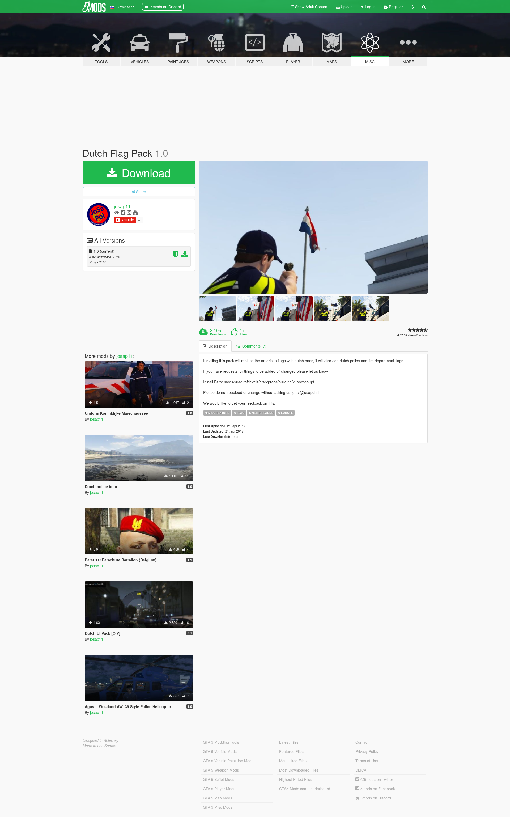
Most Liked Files (293, 760)
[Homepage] (117, 212)
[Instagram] (129, 212)
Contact (361, 742)
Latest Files (289, 742)
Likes (243, 334)
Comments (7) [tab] (253, 346)
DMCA (360, 770)
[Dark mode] (412, 6)
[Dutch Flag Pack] (313, 227)
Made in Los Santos (99, 745)
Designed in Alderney (100, 740)
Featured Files (291, 751)
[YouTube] (135, 212)
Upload (346, 6)
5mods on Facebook (377, 788)
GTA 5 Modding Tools (221, 742)
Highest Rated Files (295, 779)
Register (395, 6)
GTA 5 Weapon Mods (221, 770)
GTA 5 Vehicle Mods (220, 751)
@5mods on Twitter (376, 779)
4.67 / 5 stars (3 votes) (412, 334)
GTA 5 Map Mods (217, 798)
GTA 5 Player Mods (219, 788)
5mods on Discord (375, 798)
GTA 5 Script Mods (218, 779)
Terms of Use (366, 760)
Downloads (218, 334)
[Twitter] (123, 212)
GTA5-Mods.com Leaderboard (304, 788)
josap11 (122, 206)
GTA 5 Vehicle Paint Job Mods (228, 760)
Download (144, 172)
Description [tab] (216, 346)
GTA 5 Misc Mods (217, 807)
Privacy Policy (367, 751)
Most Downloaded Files (298, 770)
